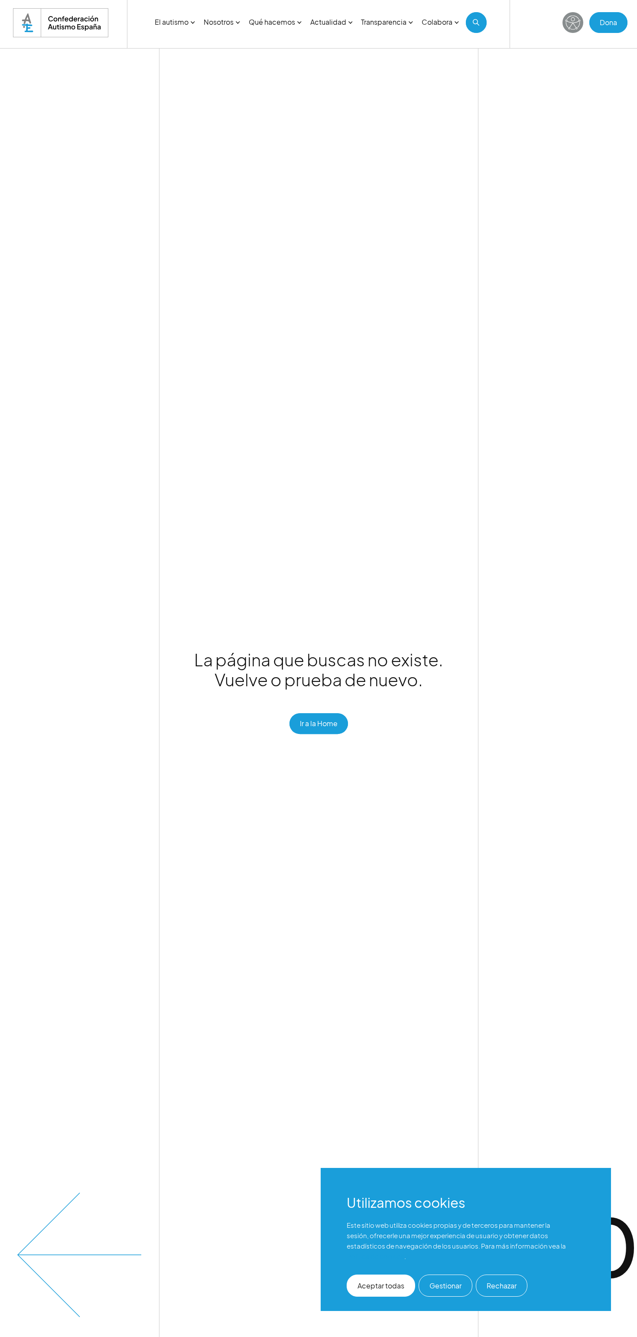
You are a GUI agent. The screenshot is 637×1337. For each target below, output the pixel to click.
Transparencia (383, 21)
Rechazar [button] (502, 1285)
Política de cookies (375, 1256)
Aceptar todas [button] (381, 1285)
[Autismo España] (60, 22)
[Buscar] (476, 22)
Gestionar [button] (445, 1285)
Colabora (437, 21)
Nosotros (219, 21)
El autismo (171, 21)
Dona (608, 22)
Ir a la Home (319, 723)
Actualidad (328, 21)
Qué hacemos (272, 21)
